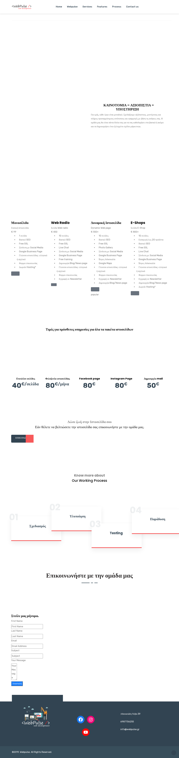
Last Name (16, 630)
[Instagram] (91, 719)
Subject (15, 650)
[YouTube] (86, 732)
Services (87, 6)
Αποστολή (17, 683)
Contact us (132, 6)
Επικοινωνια (22, 438)
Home (59, 6)
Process (116, 6)
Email (14, 640)
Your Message (18, 660)
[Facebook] (80, 719)
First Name (17, 621)
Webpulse (72, 6)
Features (102, 6)
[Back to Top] (173, 752)
